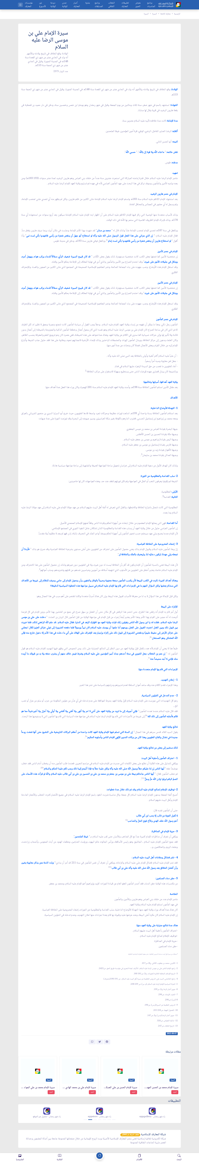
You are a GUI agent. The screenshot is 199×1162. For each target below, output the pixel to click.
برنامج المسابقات (99, 4)
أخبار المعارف (76, 4)
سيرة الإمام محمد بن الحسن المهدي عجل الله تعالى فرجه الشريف (161, 1088)
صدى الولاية (64, 4)
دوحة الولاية (53, 4)
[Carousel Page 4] (100, 1119)
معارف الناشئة (165, 14)
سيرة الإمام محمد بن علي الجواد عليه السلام (38, 1088)
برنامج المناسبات (151, 4)
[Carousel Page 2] (90, 1119)
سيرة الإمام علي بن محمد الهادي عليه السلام (79, 1088)
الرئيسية (177, 14)
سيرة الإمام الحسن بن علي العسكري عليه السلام (120, 1088)
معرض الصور (138, 4)
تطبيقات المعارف (125, 4)
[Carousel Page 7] (114, 1119)
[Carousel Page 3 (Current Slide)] (95, 1119)
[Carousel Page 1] (85, 1119)
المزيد (175, 1092)
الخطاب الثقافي (111, 4)
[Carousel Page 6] (109, 1119)
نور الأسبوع (42, 4)
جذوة (87, 3)
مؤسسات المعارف (29, 4)
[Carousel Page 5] (104, 1119)
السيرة (154, 14)
